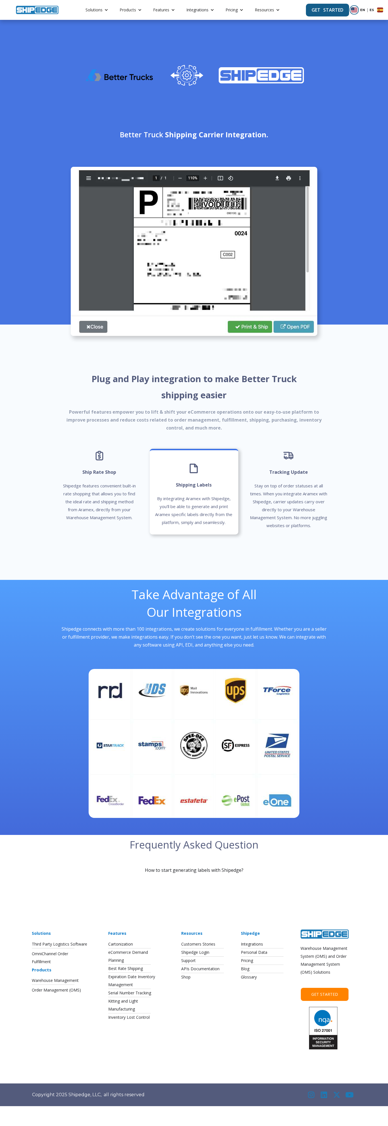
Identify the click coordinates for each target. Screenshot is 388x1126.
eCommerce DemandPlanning (128, 956)
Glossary (249, 977)
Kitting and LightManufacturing (123, 1005)
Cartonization (120, 944)
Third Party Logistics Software (59, 944)
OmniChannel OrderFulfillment (50, 957)
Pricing (232, 9)
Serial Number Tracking (129, 992)
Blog (245, 968)
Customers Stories (198, 944)
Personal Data (254, 952)
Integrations (197, 9)
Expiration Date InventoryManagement (131, 980)
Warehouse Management (55, 980)
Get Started (324, 994)
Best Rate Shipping (125, 968)
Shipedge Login (195, 952)
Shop (186, 977)
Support (188, 960)
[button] (97, 10)
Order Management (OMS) (56, 990)
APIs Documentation (200, 968)
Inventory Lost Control (129, 1017)
